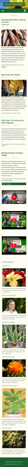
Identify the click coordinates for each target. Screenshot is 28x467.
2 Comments (14, 125)
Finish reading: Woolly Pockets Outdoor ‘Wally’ (13, 178)
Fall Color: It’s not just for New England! (12, 121)
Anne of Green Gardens (14, 4)
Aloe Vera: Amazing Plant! (8, 322)
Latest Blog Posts (7, 262)
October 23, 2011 (5, 157)
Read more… (7, 292)
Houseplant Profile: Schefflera (9, 385)
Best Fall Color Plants (10, 75)
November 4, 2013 (6, 77)
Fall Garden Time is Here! (8, 357)
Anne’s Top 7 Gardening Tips (9, 295)
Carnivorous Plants (6, 428)
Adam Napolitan (15, 464)
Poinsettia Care (6, 265)
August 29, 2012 (5, 125)
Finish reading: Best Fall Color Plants (11, 113)
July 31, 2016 (4, 27)
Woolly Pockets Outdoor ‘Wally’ (12, 154)
